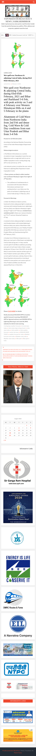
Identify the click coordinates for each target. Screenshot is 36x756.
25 (10, 435)
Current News (8, 72)
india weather (15, 330)
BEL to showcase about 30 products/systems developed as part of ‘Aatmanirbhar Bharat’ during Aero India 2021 (17, 356)
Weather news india (21, 336)
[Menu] (3, 2)
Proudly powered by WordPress (11, 750)
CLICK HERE (11, 311)
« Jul (4, 440)
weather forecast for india (16, 334)
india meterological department (16, 328)
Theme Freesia (18, 752)
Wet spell (18, 338)
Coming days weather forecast (12, 326)
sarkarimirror (7, 84)
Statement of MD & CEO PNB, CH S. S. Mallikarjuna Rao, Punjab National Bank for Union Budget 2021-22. (17, 350)
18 (10, 433)
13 (19, 430)
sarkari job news (14, 332)
